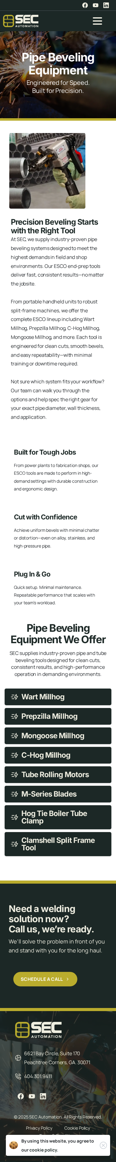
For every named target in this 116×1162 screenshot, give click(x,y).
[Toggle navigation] (97, 21)
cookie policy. (43, 1150)
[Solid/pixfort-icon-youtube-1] (31, 1096)
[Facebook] (85, 5)
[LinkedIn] (106, 5)
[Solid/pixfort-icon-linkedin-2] (43, 1096)
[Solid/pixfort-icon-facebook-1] (20, 1096)
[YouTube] (95, 5)
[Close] (103, 1145)
